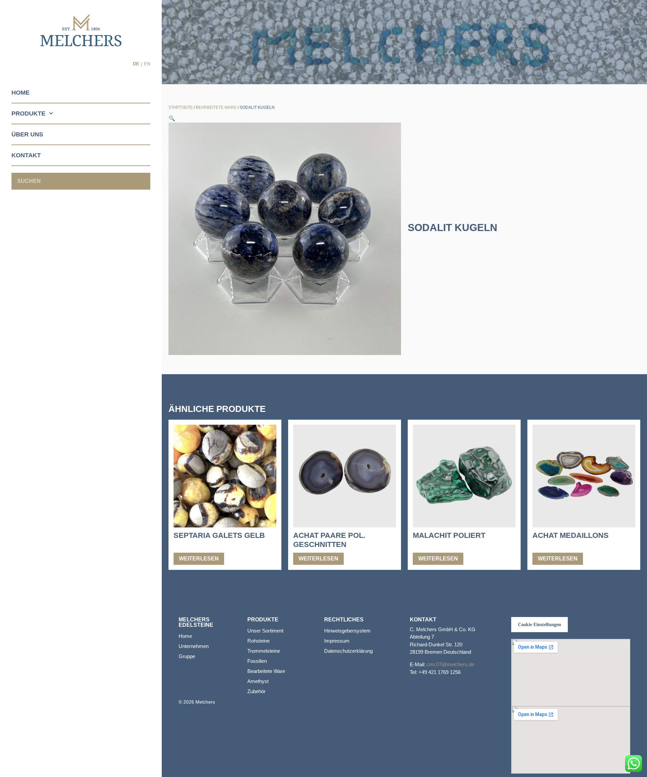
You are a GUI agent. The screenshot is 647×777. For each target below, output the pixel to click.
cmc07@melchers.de (450, 664)
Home (20, 92)
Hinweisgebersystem (347, 631)
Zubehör (256, 691)
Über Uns (27, 134)
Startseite (180, 107)
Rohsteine (258, 641)
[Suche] (141, 181)
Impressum (336, 641)
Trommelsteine (263, 651)
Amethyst (258, 681)
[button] (171, 118)
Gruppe (187, 656)
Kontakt (26, 155)
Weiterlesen (199, 558)
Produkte (28, 113)
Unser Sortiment (265, 631)
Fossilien (257, 661)
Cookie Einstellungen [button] (539, 624)
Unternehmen (194, 646)
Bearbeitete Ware (216, 107)
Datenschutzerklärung (348, 651)
